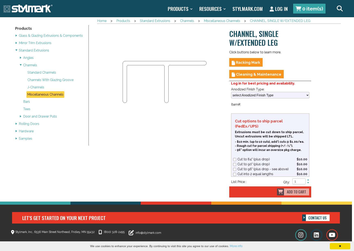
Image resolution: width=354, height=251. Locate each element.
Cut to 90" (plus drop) (253, 164)
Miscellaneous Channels (222, 21)
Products (123, 21)
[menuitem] (309, 9)
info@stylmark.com (148, 232)
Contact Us (317, 217)
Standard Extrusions (155, 21)
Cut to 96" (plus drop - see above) (263, 169)
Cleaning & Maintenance (258, 74)
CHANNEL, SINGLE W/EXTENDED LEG (280, 21)
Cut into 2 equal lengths (255, 174)
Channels (187, 21)
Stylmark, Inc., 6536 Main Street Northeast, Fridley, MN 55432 (55, 232)
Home (102, 21)
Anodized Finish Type (247, 89)
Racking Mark (248, 62)
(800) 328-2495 (114, 232)
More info (236, 246)
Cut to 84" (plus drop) (253, 159)
